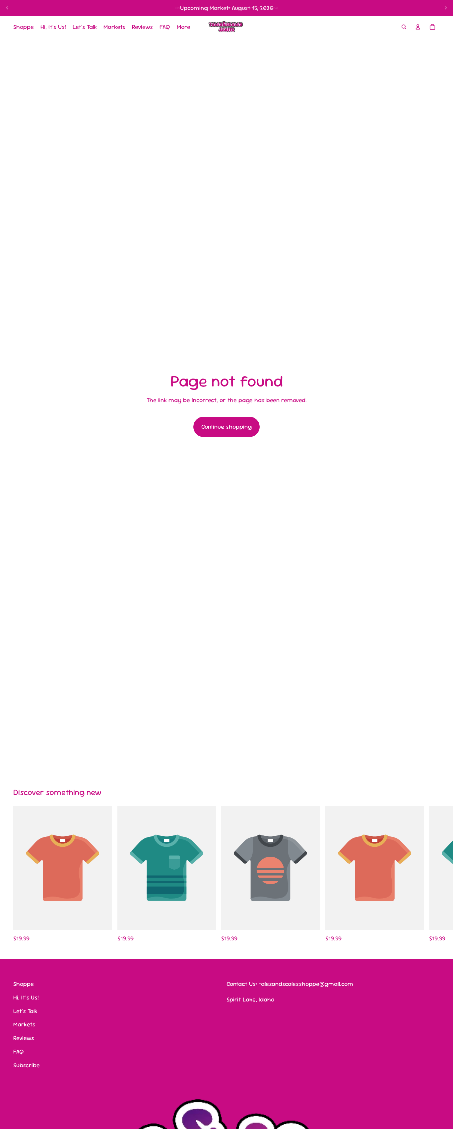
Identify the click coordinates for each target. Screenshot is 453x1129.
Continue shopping (226, 426)
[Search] (404, 27)
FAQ (18, 1051)
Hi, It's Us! (26, 997)
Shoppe (23, 984)
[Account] (418, 27)
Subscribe (26, 1065)
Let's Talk (25, 1010)
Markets (24, 1024)
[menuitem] (183, 27)
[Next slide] (445, 8)
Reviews (23, 1038)
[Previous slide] (7, 8)
